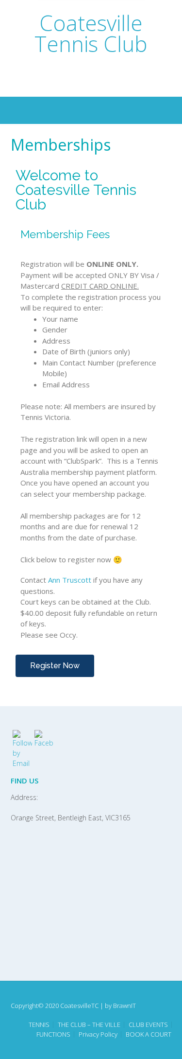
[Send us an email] (84, 82)
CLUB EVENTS (148, 1025)
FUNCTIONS (53, 1034)
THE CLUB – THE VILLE (89, 1025)
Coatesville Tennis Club (91, 33)
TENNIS (39, 1025)
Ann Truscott (69, 580)
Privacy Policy (98, 1034)
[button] (55, 666)
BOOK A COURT (148, 1034)
